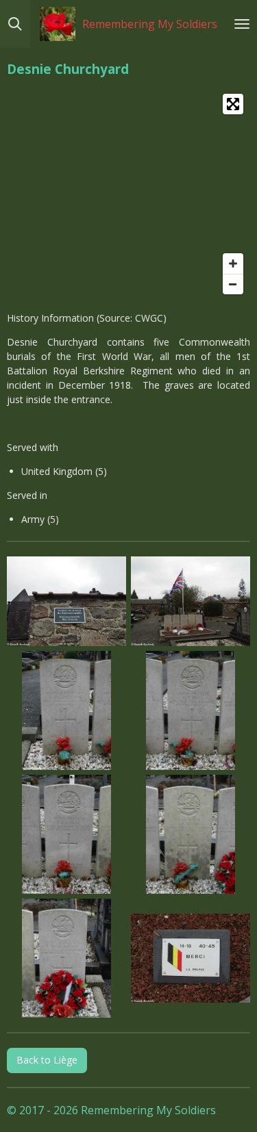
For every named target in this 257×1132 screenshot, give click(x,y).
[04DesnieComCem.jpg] (191, 710)
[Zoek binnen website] (15, 24)
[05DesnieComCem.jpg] (67, 834)
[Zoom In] (233, 263)
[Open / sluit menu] (242, 24)
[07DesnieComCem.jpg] (67, 958)
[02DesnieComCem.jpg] (191, 601)
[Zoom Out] (233, 284)
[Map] (128, 194)
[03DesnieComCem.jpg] (67, 710)
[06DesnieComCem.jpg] (191, 834)
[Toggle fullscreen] (233, 104)
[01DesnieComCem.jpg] (67, 601)
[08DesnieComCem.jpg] (191, 958)
